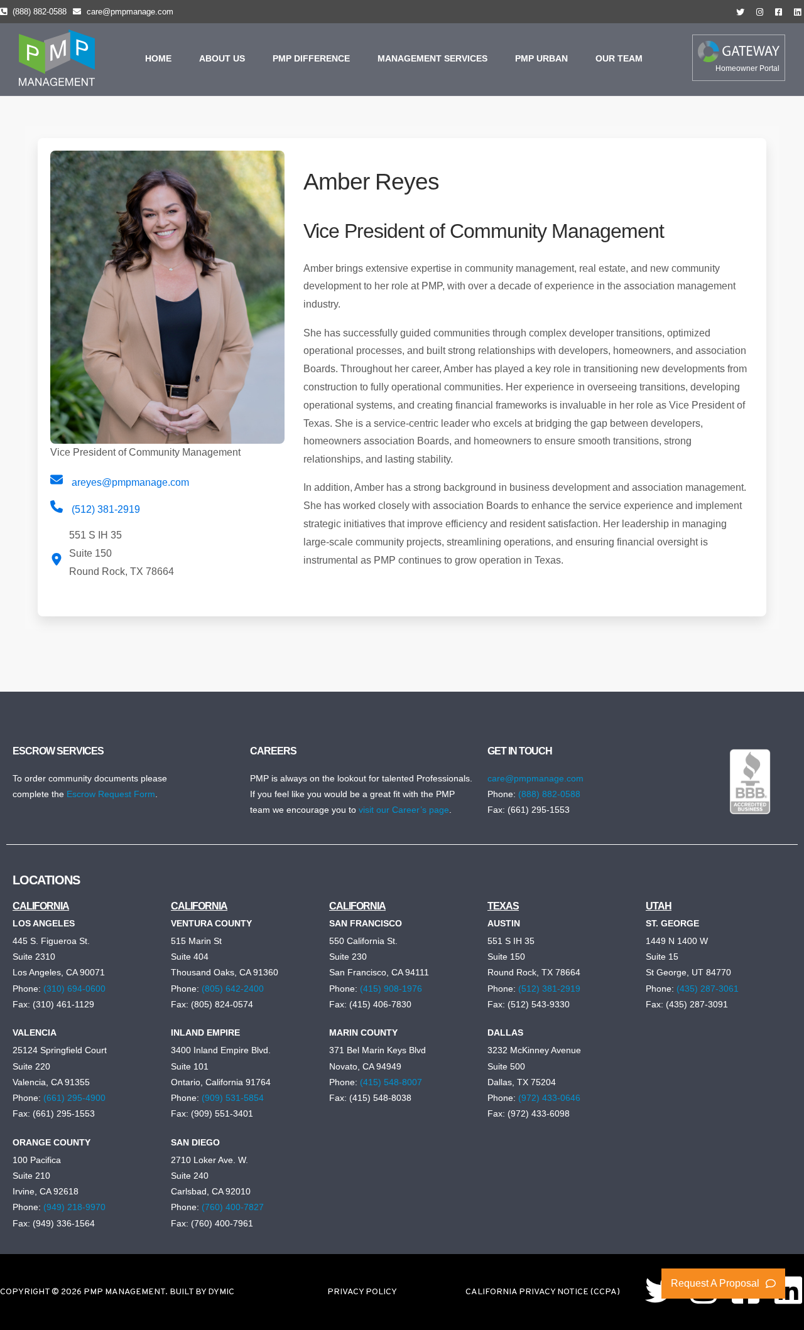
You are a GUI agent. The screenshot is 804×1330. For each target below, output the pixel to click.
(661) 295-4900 (74, 1098)
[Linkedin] (788, 1290)
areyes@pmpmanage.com (129, 482)
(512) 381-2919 (106, 509)
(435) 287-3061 (707, 989)
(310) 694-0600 (74, 989)
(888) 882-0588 (40, 11)
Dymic (221, 1292)
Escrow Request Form (111, 794)
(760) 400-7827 (233, 1207)
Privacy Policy (362, 1292)
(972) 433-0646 (549, 1098)
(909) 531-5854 (233, 1098)
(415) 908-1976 (391, 989)
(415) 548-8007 (391, 1082)
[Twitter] (660, 1290)
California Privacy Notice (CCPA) (542, 1292)
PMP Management (124, 1292)
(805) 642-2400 (233, 989)
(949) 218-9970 (74, 1207)
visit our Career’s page (404, 810)
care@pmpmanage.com (130, 11)
